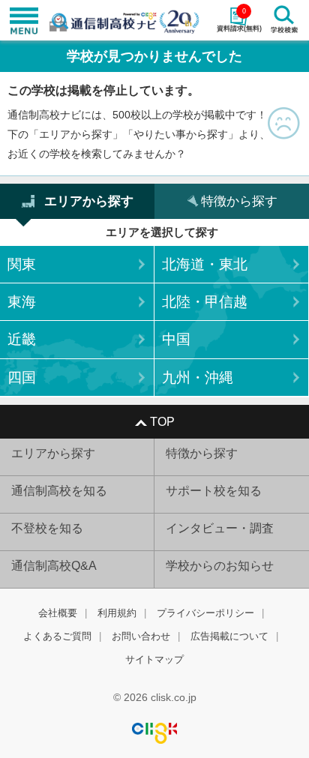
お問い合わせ (141, 636)
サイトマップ (154, 659)
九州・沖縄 (197, 377)
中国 (176, 339)
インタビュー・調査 (220, 528)
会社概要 (57, 613)
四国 (22, 377)
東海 (22, 302)
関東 (22, 264)
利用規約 (117, 613)
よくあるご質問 (57, 636)
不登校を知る (47, 528)
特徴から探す (202, 453)
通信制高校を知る (59, 490)
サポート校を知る (214, 490)
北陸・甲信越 (205, 302)
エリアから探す (53, 453)
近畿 (22, 339)
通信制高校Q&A (54, 565)
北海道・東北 (205, 264)
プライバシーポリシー (205, 613)
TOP (162, 421)
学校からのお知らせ (220, 565)
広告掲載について (229, 636)
